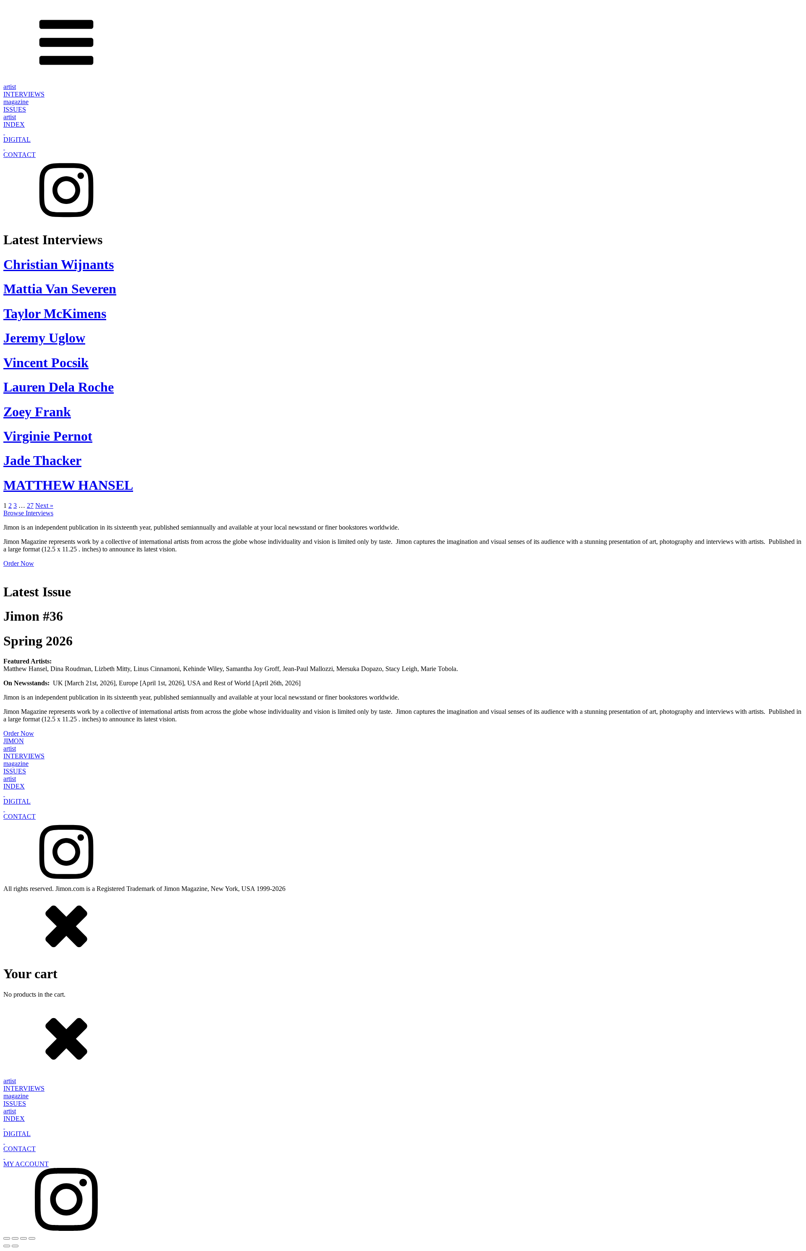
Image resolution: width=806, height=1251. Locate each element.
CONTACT (19, 154)
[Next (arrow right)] (15, 1246)
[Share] (23, 1238)
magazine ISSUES (16, 105)
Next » (44, 505)
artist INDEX (14, 120)
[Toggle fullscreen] (15, 1238)
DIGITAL (17, 139)
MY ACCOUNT (26, 1163)
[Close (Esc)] (32, 1238)
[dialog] (403, 945)
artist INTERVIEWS (23, 90)
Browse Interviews (28, 513)
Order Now (18, 563)
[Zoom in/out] (6, 1238)
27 (30, 505)
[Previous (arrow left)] (6, 1246)
